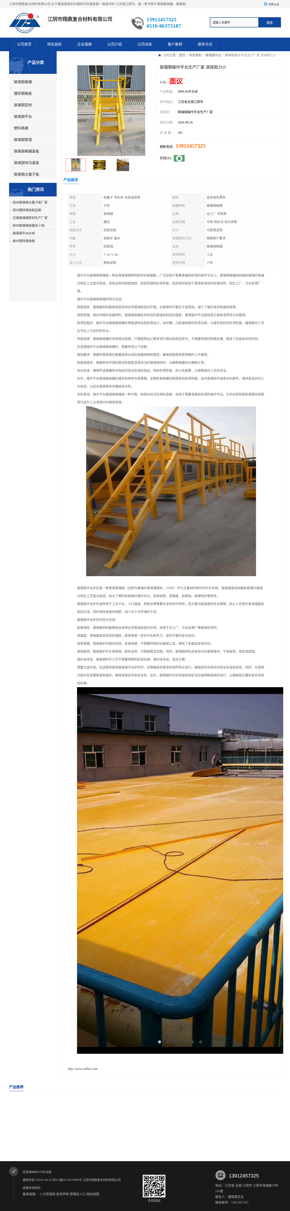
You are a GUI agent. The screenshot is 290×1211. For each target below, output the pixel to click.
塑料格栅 (21, 128)
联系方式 (205, 44)
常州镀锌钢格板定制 (27, 210)
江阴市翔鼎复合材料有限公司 (101, 1180)
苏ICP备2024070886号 (67, 1180)
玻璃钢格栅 (23, 82)
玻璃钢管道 (23, 140)
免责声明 (62, 1194)
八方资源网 (47, 1194)
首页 (182, 55)
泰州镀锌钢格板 (24, 241)
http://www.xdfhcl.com (83, 1069)
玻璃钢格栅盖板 (26, 151)
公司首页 (24, 44)
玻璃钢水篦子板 (26, 174)
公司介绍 (114, 44)
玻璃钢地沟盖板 (26, 163)
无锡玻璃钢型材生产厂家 (30, 218)
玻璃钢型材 (23, 105)
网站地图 (93, 1194)
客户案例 (175, 44)
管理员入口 (78, 1194)
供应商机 (54, 44)
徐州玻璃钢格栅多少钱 (28, 225)
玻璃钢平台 (213, 55)
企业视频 (84, 44)
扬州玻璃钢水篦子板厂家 (30, 202)
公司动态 (145, 44)
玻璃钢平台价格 (24, 233)
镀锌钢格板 (23, 93)
